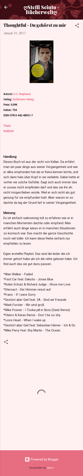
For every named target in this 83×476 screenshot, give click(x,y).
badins (50, 467)
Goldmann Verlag (23, 99)
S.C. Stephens (22, 94)
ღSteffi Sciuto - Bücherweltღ (41, 9)
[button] (77, 26)
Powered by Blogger (44, 459)
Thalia (7, 125)
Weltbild (8, 131)
